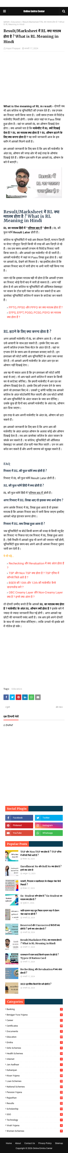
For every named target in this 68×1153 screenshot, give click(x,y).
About (18, 1143)
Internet (34, 1059)
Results (34, 1103)
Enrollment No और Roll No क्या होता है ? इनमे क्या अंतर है (41, 868)
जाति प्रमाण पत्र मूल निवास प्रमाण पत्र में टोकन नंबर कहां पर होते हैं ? (39, 912)
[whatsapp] (49, 833)
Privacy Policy (45, 1143)
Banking (34, 1009)
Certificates (34, 1025)
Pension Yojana (34, 1092)
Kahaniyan (34, 1070)
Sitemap (59, 1143)
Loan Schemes (34, 1081)
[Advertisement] (34, 79)
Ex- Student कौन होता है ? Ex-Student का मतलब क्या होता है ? (41, 897)
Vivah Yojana (34, 1125)
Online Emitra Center (42, 1148)
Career (34, 1020)
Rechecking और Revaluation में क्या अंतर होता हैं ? (41, 971)
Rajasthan (34, 1097)
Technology (34, 1120)
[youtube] (19, 833)
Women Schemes (34, 1131)
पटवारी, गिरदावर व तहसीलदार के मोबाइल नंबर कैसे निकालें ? (40, 883)
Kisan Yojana (34, 1075)
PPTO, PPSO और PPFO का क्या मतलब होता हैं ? (36, 307)
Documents (34, 1031)
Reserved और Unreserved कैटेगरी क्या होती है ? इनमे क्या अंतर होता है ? (40, 927)
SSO (34, 1114)
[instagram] (49, 825)
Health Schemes (34, 1053)
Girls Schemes (34, 1048)
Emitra (34, 1042)
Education (16, 22)
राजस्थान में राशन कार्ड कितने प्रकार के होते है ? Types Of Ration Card (39, 956)
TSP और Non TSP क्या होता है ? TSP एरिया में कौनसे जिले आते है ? (40, 853)
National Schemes (34, 1086)
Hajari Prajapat (13, 48)
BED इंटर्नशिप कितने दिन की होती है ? (35, 984)
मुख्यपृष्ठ (6, 22)
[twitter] (49, 818)
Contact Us (29, 1143)
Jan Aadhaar (34, 1064)
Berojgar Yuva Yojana (34, 1014)
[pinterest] (19, 825)
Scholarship (34, 1109)
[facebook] (19, 818)
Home (9, 1143)
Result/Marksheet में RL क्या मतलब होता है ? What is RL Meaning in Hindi (40, 942)
